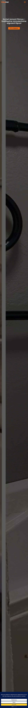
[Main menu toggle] (25, 2)
